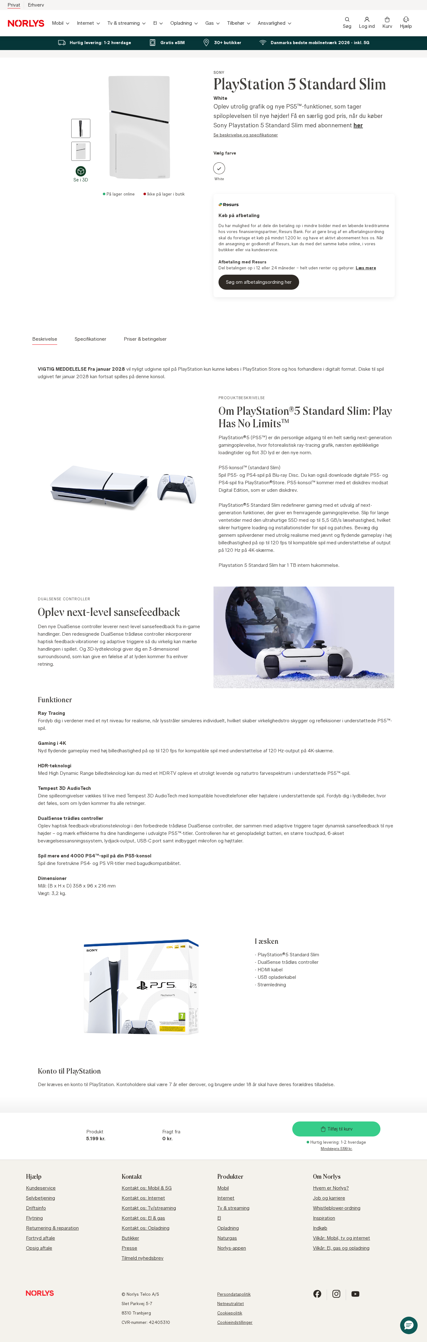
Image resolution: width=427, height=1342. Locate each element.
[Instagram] (336, 1296)
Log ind (367, 26)
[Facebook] (317, 1296)
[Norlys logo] (26, 23)
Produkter (230, 1177)
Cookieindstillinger (235, 1322)
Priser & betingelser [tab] (145, 339)
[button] (409, 1325)
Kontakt (132, 1177)
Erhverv (36, 5)
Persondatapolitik (234, 1294)
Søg (347, 26)
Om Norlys (327, 1177)
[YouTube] (355, 1296)
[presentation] (129, 126)
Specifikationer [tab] (90, 339)
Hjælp (406, 26)
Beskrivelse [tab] (44, 339)
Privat (14, 5)
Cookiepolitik (229, 1312)
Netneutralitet (230, 1303)
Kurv (387, 26)
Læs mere (366, 267)
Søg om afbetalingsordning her (259, 282)
